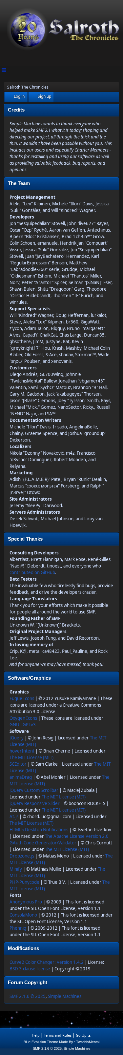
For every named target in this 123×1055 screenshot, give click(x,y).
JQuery (17, 738)
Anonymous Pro (26, 902)
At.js (14, 816)
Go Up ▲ (83, 1035)
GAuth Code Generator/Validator (43, 843)
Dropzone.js (22, 856)
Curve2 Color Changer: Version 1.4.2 (47, 962)
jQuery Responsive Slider (35, 803)
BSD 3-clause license (30, 969)
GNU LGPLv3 (23, 725)
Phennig (18, 928)
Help (36, 1035)
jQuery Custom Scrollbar (34, 790)
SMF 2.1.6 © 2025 (28, 996)
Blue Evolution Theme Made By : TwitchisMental (61, 1042)
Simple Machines (64, 996)
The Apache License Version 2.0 (77, 836)
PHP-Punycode (24, 882)
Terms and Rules (58, 1035)
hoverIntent (22, 751)
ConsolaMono (23, 915)
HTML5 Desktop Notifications (39, 830)
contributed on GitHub (32, 572)
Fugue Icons (22, 698)
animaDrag (21, 777)
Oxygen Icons (23, 718)
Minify (16, 869)
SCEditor (18, 764)
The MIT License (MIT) (31, 757)
